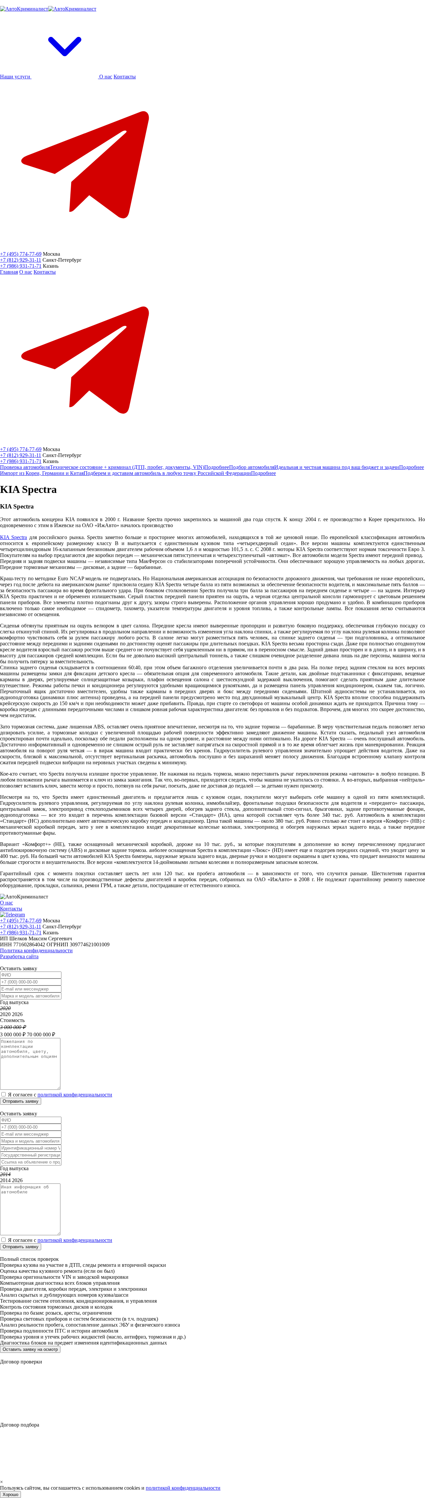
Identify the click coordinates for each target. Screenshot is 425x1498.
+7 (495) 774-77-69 (21, 254)
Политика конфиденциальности (36, 950)
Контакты (125, 76)
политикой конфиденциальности (75, 1094)
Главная (9, 272)
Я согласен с (60, 1094)
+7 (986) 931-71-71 (21, 266)
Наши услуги (16, 76)
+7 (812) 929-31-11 (20, 260)
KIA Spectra (13, 537)
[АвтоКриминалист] (48, 9)
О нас (105, 76)
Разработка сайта (19, 956)
